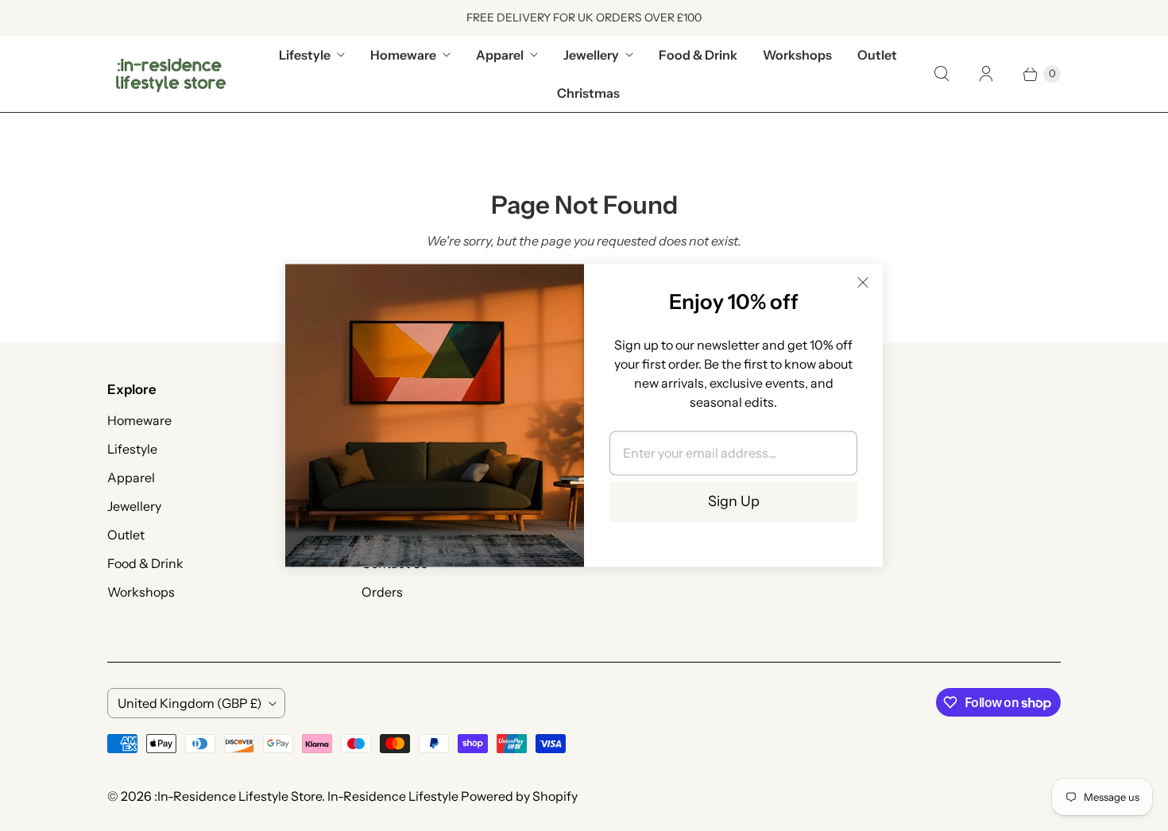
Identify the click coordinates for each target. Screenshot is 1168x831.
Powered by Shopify (519, 796)
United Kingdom (190, 703)
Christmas (588, 93)
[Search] (941, 74)
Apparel (500, 55)
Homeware (403, 55)
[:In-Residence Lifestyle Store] (170, 74)
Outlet (877, 55)
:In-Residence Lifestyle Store (238, 796)
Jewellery (591, 55)
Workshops (797, 55)
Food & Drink (698, 55)
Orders (382, 592)
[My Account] (986, 74)
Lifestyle (305, 55)
